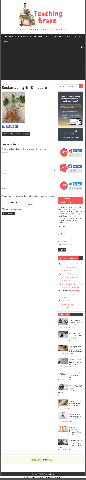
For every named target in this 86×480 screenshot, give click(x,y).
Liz (62, 264)
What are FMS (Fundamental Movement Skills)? (75, 430)
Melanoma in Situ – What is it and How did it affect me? (75, 404)
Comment (5, 153)
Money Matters (57, 36)
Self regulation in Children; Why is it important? (75, 417)
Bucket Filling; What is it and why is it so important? (71, 304)
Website (4, 188)
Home (5, 36)
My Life (67, 36)
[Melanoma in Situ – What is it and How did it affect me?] (63, 402)
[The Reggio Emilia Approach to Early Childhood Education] (63, 347)
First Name (61, 226)
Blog (11, 36)
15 (74, 327)
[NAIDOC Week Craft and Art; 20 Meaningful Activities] (63, 387)
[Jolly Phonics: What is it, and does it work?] (63, 374)
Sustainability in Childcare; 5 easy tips (16, 134)
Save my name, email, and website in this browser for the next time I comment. (28, 196)
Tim (63, 274)
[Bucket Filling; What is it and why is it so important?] (63, 334)
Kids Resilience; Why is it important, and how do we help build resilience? (72, 267)
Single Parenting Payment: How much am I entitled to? (70, 294)
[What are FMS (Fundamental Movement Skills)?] (63, 428)
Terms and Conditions (44, 477)
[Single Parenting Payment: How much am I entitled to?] (63, 321)
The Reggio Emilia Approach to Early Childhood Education (76, 349)
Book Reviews (77, 36)
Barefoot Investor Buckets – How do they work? (75, 362)
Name (4, 173)
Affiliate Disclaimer (30, 477)
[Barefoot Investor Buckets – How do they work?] (63, 361)
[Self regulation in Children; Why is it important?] (63, 415)
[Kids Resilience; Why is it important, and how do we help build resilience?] (63, 442)
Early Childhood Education (39, 36)
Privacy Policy (57, 477)
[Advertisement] (43, 65)
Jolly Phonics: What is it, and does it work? (75, 375)
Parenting (24, 36)
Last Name (61, 234)
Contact (6, 42)
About (17, 36)
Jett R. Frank (66, 301)
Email (4, 181)
